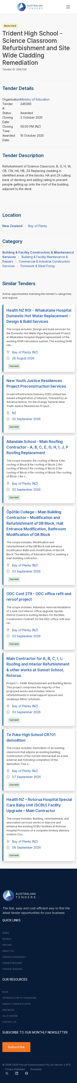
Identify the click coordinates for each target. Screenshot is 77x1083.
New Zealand (12, 226)
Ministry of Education (35, 99)
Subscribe (16, 1047)
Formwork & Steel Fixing (38, 266)
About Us (8, 951)
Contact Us (9, 1022)
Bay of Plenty (37, 226)
